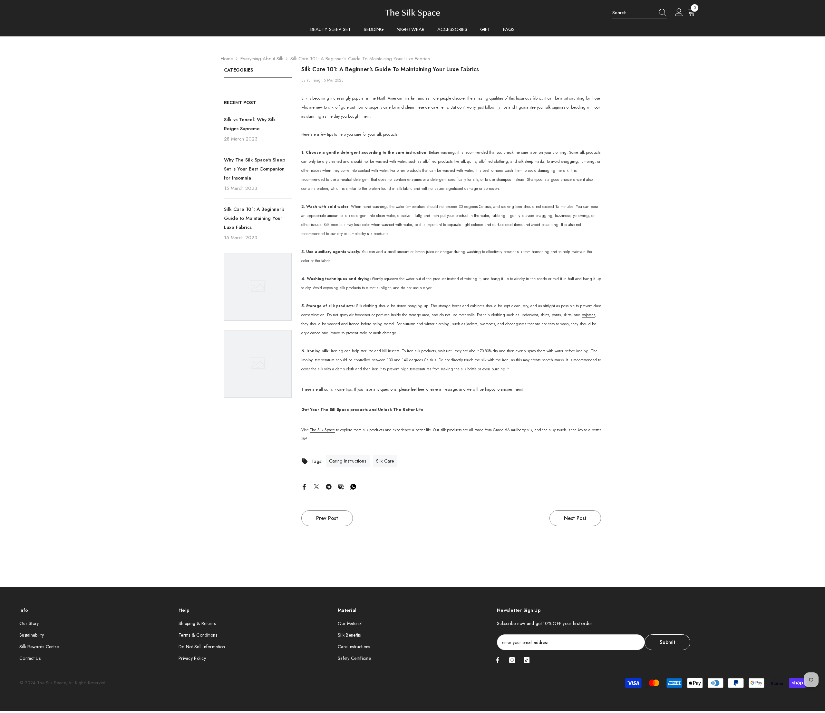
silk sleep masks (531, 161)
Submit (667, 642)
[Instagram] (512, 660)
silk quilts (468, 161)
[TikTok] (526, 660)
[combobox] (633, 12)
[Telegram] (329, 486)
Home (227, 58)
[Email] (341, 486)
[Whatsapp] (353, 486)
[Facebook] (304, 486)
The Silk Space (322, 430)
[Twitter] (316, 486)
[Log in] (679, 12)
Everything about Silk (261, 58)
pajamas (588, 315)
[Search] (639, 12)
